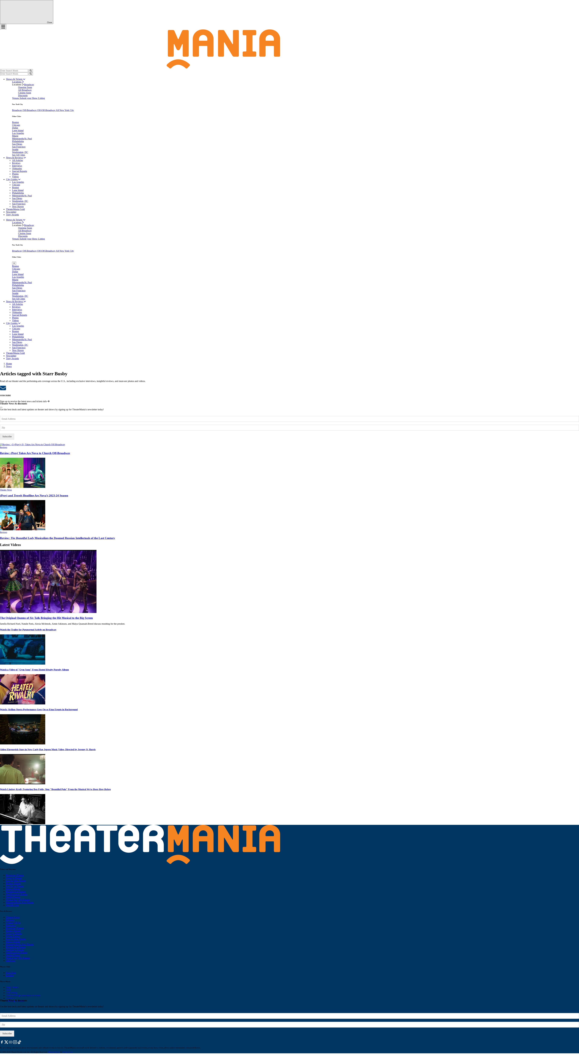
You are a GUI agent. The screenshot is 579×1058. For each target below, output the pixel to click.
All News (10, 960)
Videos (15, 176)
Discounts (23, 95)
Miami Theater (13, 888)
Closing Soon (24, 92)
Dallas (15, 127)
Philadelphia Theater (16, 891)
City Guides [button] (12, 179)
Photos (15, 174)
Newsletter (11, 212)
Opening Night (13, 922)
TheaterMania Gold (15, 209)
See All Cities (18, 155)
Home (9, 363)
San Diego (17, 144)
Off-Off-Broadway (46, 110)
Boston (15, 122)
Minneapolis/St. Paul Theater (20, 902)
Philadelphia (18, 141)
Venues (16, 98)
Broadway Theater (15, 875)
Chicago (16, 125)
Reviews (16, 163)
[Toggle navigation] (3, 26)
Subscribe (7, 436)
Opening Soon (25, 87)
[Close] (1, 407)
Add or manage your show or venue (23, 995)
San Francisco (18, 146)
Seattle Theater (13, 897)
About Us (10, 998)
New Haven (18, 206)
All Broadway (25, 90)
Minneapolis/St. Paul (22, 138)
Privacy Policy (54, 1052)
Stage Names (12, 987)
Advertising (11, 992)
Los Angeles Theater (16, 880)
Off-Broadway (30, 110)
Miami (15, 136)
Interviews (17, 165)
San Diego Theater (15, 949)
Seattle (15, 149)
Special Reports (19, 171)
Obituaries (17, 168)
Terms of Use (67, 1052)
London (10, 975)
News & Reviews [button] (15, 157)
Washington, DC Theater (18, 899)
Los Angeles (18, 133)
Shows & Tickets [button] (14, 79)
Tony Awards (12, 214)
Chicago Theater (14, 878)
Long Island (18, 130)
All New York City (65, 110)
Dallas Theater (13, 936)
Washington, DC (20, 152)
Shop (8, 990)
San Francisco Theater (16, 894)
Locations (17, 82)
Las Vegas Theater (15, 886)
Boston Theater (13, 883)
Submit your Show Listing (32, 98)
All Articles (17, 160)
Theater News (6, 490)
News (9, 366)
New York (11, 972)
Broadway (29, 84)
